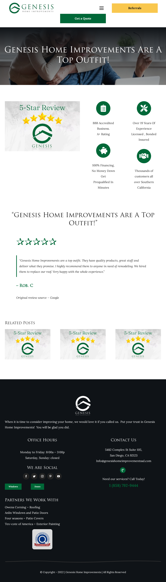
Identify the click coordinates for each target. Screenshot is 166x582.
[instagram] (42, 476)
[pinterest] (50, 476)
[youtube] (58, 476)
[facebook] (26, 476)
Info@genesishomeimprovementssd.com (123, 461)
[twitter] (34, 476)
